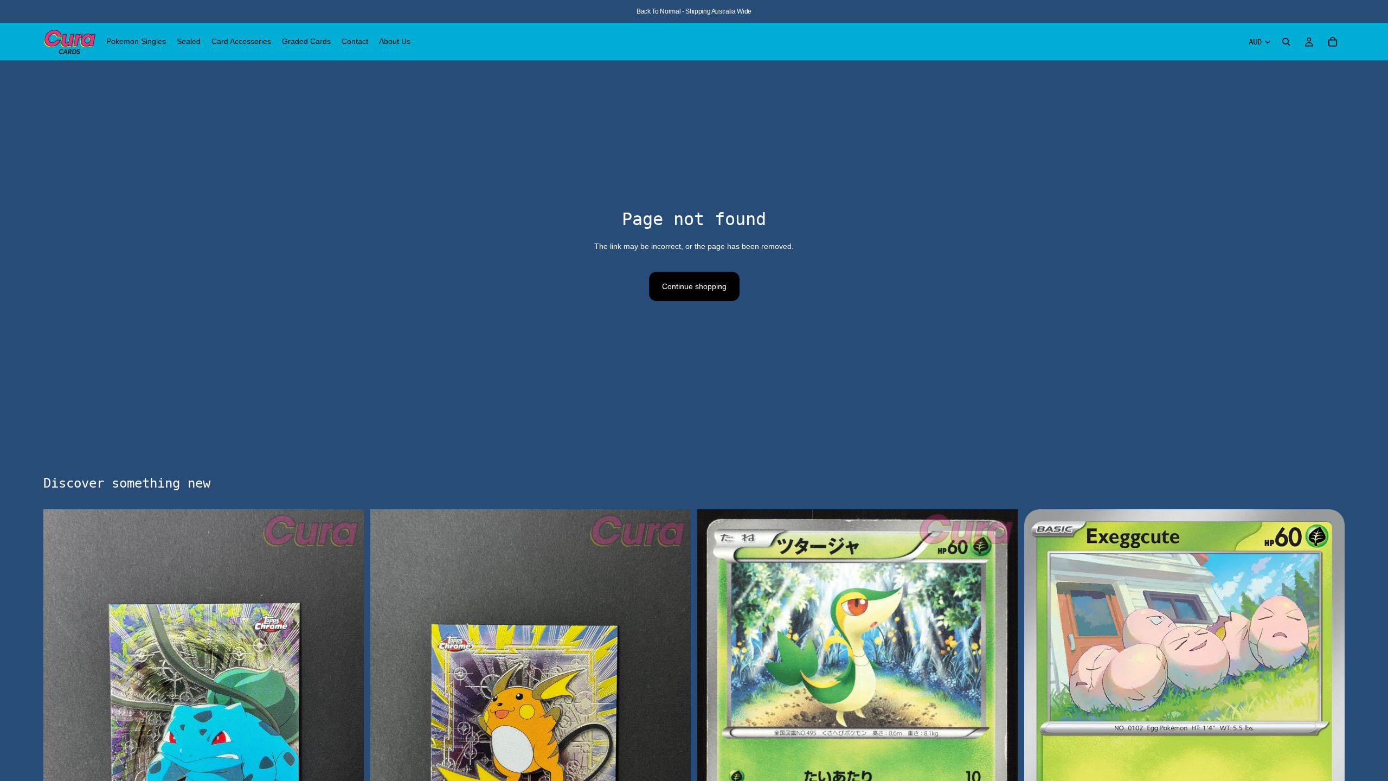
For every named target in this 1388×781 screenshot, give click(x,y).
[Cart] (1333, 42)
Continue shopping (694, 286)
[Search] (1286, 42)
